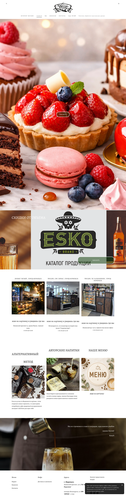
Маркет (14, 482)
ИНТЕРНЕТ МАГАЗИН (27, 15)
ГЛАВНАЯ (39, 15)
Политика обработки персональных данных (92, 15)
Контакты (15, 488)
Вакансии (15, 485)
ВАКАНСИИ (53, 15)
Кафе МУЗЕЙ (72, 15)
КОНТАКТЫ (62, 15)
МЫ (46, 15)
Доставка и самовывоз (45, 482)
